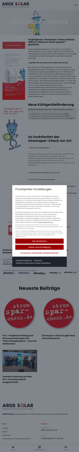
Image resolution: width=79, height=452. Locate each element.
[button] (39, 247)
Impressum (38, 260)
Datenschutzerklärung (45, 222)
